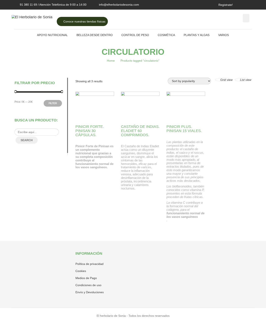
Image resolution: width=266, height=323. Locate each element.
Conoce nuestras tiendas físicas (84, 21)
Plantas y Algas (196, 35)
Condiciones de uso (88, 285)
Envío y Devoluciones (89, 292)
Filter (53, 103)
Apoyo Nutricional (52, 35)
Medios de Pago (86, 278)
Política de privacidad (89, 264)
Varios (223, 35)
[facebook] (243, 4)
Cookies (80, 271)
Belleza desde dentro (94, 35)
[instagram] (248, 4)
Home (111, 60)
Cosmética (166, 35)
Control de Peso (135, 35)
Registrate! (225, 4)
